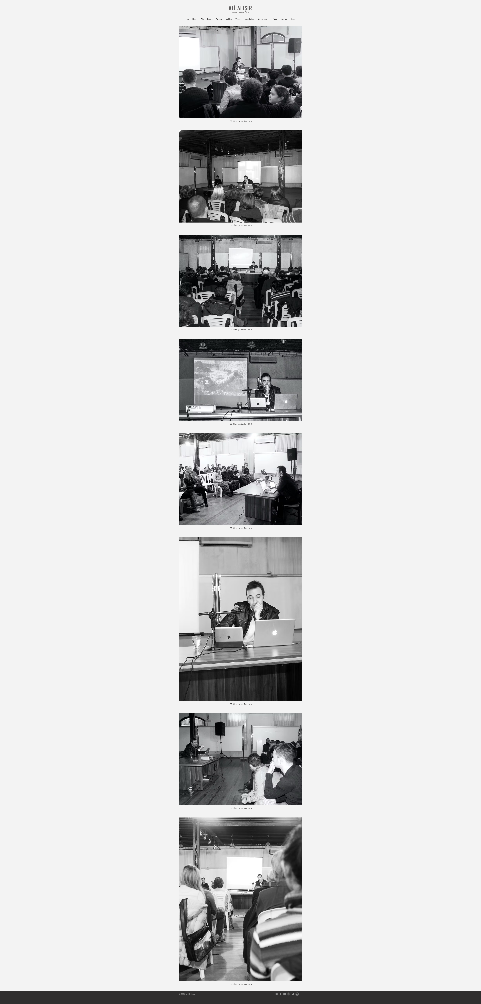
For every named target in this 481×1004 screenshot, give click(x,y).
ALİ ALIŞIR (240, 8)
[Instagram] (276, 994)
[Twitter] (292, 994)
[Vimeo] (297, 994)
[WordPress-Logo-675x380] (288, 994)
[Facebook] (280, 994)
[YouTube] (284, 994)
